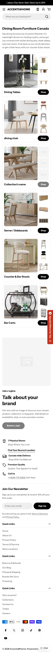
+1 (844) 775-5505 (16, 477)
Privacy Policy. (13, 517)
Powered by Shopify (37, 649)
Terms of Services (40, 513)
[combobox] (26, 16)
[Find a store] (37, 9)
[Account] (43, 9)
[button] (50, 327)
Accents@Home (18, 649)
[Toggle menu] (4, 9)
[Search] (46, 16)
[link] (43, 59)
